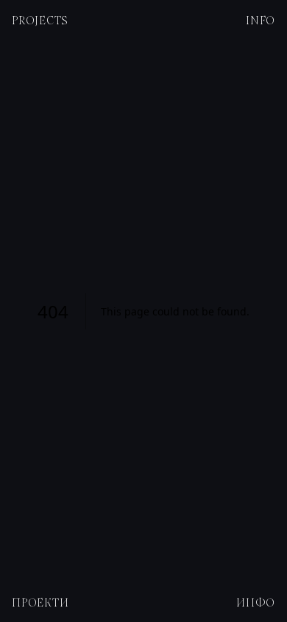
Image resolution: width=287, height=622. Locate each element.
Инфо (255, 602)
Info (260, 20)
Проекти (40, 602)
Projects (40, 20)
